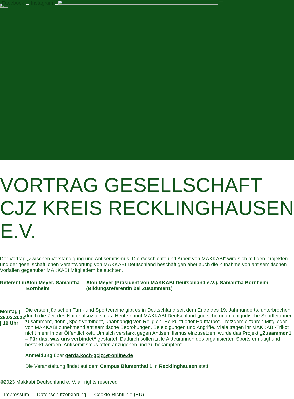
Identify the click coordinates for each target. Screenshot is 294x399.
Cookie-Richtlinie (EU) (119, 394)
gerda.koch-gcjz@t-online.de (99, 355)
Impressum (16, 394)
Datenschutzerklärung (61, 394)
